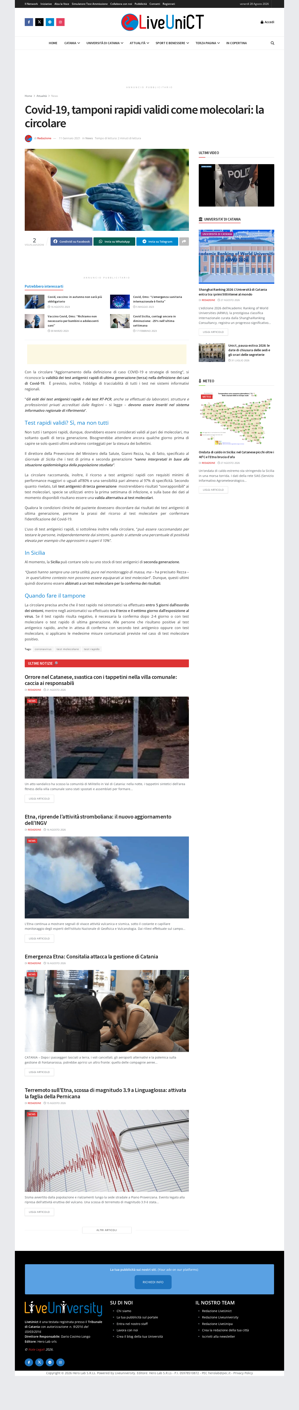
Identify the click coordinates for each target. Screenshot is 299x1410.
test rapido (92, 649)
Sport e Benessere (170, 43)
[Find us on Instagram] (60, 22)
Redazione (44, 138)
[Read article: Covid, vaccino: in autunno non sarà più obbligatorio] (34, 302)
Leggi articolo (41, 798)
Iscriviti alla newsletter (218, 1337)
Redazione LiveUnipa (217, 1324)
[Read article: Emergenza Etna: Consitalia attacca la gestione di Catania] (107, 1011)
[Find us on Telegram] (50, 22)
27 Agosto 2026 (230, 300)
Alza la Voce (62, 4)
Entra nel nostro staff (132, 1324)
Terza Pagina (205, 43)
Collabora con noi (121, 4)
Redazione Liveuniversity (220, 1317)
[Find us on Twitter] (39, 22)
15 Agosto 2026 (56, 1103)
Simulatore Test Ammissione (90, 4)
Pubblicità (141, 4)
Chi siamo (124, 1311)
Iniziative (46, 4)
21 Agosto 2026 (56, 689)
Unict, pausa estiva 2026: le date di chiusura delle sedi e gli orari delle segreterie (249, 350)
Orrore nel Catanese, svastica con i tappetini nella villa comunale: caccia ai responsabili (101, 680)
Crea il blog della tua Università (140, 1337)
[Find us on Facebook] (29, 22)
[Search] (272, 43)
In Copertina (236, 43)
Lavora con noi (127, 1330)
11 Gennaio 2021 (69, 138)
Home (53, 43)
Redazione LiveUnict (217, 1311)
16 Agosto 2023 (60, 306)
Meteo (206, 396)
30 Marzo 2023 (59, 330)
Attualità (137, 43)
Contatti (155, 4)
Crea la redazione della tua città (225, 1330)
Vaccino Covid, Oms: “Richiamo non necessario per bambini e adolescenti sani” (73, 320)
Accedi (269, 22)
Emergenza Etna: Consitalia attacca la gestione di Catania (91, 956)
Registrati (169, 4)
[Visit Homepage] (162, 22)
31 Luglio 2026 (240, 360)
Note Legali (36, 1349)
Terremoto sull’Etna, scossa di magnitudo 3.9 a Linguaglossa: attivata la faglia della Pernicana (105, 1093)
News (54, 96)
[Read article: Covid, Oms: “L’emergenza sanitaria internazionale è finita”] (120, 302)
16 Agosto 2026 (56, 829)
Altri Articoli (107, 1230)
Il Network (31, 4)
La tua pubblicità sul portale (137, 1317)
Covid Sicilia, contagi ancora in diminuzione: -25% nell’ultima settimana (154, 320)
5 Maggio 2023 (144, 306)
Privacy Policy (243, 1373)
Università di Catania (103, 43)
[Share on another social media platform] (184, 241)
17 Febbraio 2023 (146, 330)
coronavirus (43, 649)
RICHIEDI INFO (153, 1282)
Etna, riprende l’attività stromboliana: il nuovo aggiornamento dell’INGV (98, 819)
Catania (70, 43)
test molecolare (68, 649)
